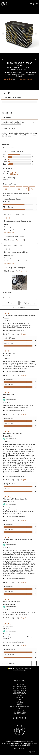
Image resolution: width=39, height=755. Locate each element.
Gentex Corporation (15, 745)
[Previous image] (3, 34)
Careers (19, 708)
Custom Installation (19, 688)
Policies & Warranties (19, 712)
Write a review (27, 79)
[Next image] (36, 34)
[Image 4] (15, 59)
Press (19, 699)
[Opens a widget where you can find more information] (32, 752)
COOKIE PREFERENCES (19, 748)
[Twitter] (14, 718)
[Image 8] (31, 59)
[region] (19, 33)
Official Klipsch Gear (19, 690)
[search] (33, 4)
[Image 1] (2, 59)
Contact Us (19, 697)
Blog (19, 701)
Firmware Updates (19, 692)
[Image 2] (7, 59)
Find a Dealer (20, 685)
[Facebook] (17, 718)
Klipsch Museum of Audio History (19, 706)
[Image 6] (23, 59)
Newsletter (19, 703)
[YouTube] (22, 718)
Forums (19, 705)
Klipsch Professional (19, 686)
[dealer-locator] (31, 4)
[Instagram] (19, 718)
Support (19, 695)
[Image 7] (27, 59)
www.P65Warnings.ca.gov (19, 670)
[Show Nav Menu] (36, 4)
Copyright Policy (19, 714)
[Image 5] (19, 59)
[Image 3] (11, 59)
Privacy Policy (19, 710)
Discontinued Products (19, 694)
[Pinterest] (25, 718)
